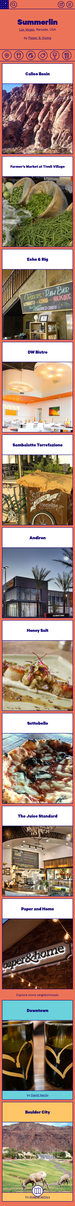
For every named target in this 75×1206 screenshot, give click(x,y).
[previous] (8, 128)
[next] (66, 128)
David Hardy (39, 1095)
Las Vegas (26, 29)
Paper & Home (39, 38)
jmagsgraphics (39, 1197)
